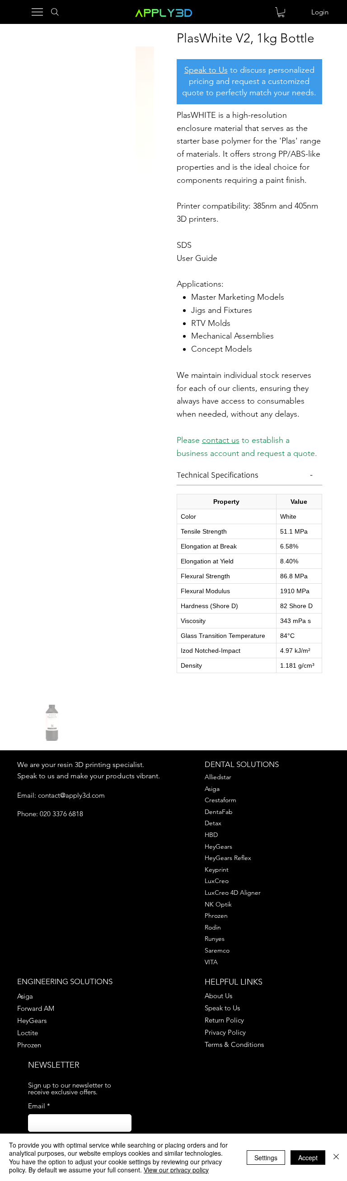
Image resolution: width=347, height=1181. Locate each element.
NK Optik (218, 904)
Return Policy (224, 1020)
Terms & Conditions (234, 1044)
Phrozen (216, 915)
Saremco (217, 950)
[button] (281, 12)
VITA (211, 962)
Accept (308, 1157)
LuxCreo (217, 881)
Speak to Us (206, 70)
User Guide (197, 258)
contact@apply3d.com (71, 795)
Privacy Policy (225, 1032)
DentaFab (219, 812)
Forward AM (35, 1008)
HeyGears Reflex (228, 858)
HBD (211, 835)
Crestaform (220, 800)
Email (39, 1106)
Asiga (212, 789)
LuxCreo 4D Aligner (233, 892)
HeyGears (218, 846)
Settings (265, 1157)
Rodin (213, 927)
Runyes (215, 939)
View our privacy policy (176, 1169)
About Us (218, 995)
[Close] (336, 1157)
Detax (213, 823)
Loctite (27, 1032)
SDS (184, 245)
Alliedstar (218, 777)
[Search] (53, 12)
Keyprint (217, 869)
